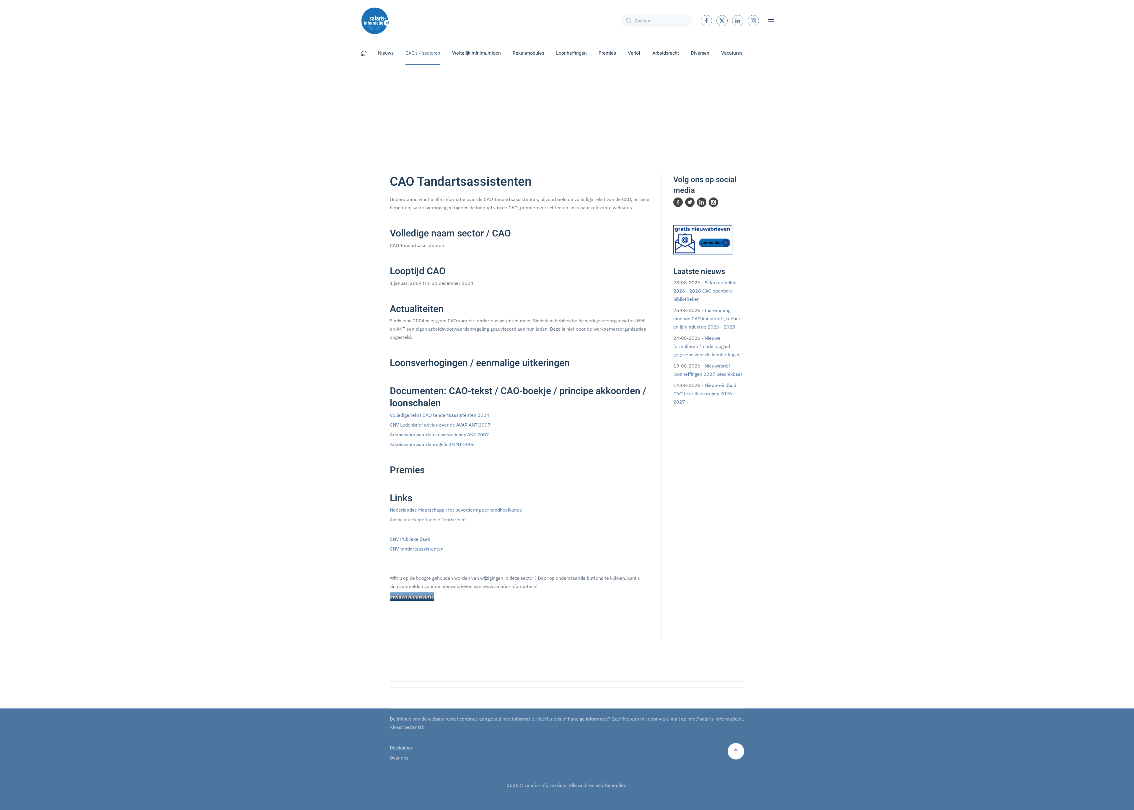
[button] (771, 21)
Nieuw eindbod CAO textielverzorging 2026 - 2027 (704, 393)
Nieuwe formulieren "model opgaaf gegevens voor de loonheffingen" (708, 346)
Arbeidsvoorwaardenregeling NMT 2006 (432, 444)
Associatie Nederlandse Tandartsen (428, 519)
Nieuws (386, 53)
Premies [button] (607, 53)
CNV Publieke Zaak (410, 539)
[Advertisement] (567, 109)
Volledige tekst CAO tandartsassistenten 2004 (439, 415)
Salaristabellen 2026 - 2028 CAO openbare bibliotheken (705, 291)
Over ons (399, 758)
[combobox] (656, 20)
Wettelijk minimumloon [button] (476, 53)
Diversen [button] (700, 53)
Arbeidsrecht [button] (665, 53)
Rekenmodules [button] (528, 53)
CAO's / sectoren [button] (422, 53)
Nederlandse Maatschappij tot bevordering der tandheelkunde (456, 510)
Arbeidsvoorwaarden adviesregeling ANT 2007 (439, 434)
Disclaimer (401, 748)
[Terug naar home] (375, 20)
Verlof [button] (634, 53)
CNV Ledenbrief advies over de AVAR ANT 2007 (440, 425)
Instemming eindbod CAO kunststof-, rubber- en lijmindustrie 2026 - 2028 (707, 318)
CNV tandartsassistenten (417, 549)
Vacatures (731, 53)
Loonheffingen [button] (571, 53)
